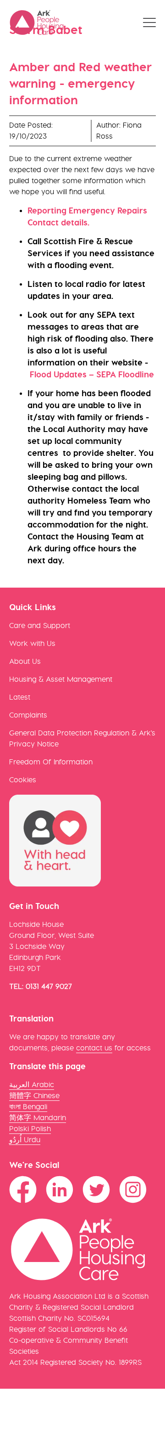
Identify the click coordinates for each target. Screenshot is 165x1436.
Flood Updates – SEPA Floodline (92, 374)
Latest (19, 697)
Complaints (28, 715)
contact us (94, 1047)
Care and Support (39, 625)
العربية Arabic (31, 1084)
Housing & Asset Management (60, 679)
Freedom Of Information (51, 761)
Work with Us (32, 643)
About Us (25, 661)
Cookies (22, 779)
